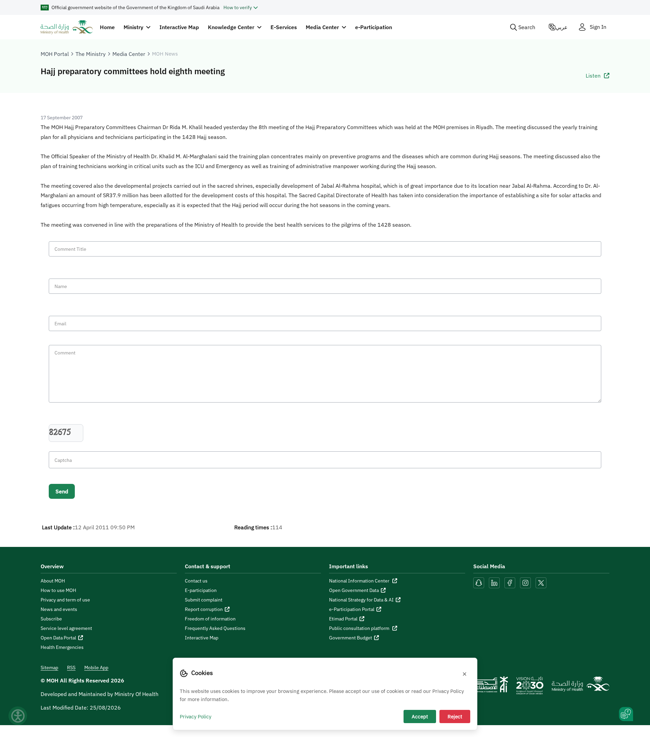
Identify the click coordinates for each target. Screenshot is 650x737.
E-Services (283, 27)
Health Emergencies (62, 647)
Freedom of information (210, 619)
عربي (562, 27)
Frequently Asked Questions (215, 628)
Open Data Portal (58, 638)
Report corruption (204, 609)
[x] (541, 582)
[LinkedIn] (495, 582)
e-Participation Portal (351, 609)
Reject (455, 716)
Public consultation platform (359, 628)
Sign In (598, 27)
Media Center (128, 53)
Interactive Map (179, 27)
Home (107, 27)
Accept (420, 716)
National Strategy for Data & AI (361, 600)
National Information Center (359, 581)
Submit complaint (203, 600)
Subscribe (51, 619)
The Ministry (90, 53)
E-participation (201, 590)
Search (526, 27)
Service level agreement (66, 628)
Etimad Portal (343, 619)
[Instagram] (525, 582)
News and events (59, 609)
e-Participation (373, 27)
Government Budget (350, 638)
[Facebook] (509, 582)
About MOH (53, 581)
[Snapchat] (478, 582)
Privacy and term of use (65, 600)
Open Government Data (354, 590)
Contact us (196, 581)
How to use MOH (58, 590)
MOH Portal (55, 53)
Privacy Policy (195, 716)
